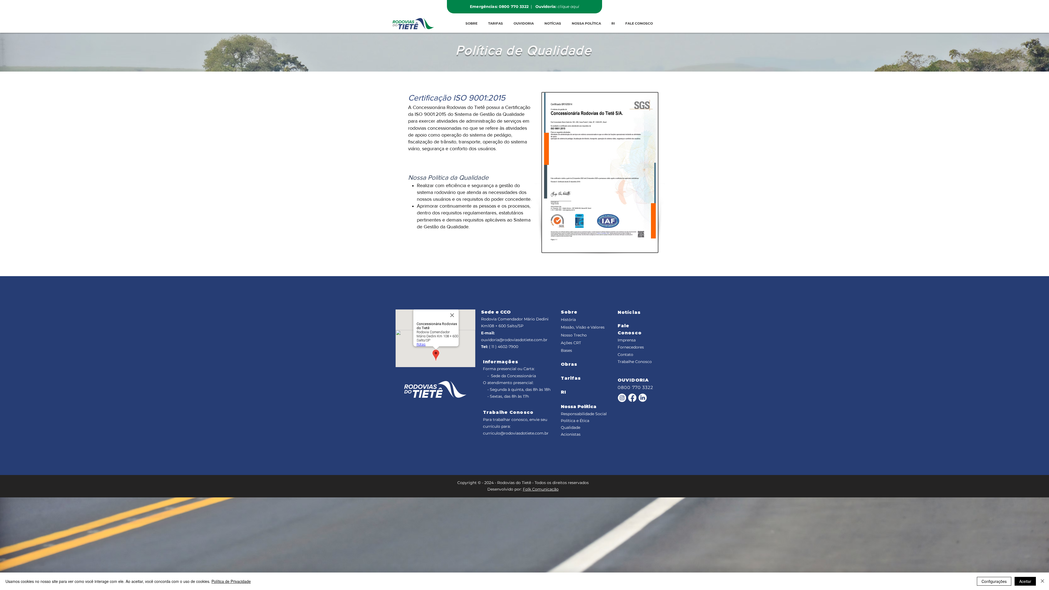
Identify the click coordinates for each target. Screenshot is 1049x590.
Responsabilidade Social (584, 413)
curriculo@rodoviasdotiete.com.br (516, 433)
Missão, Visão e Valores (583, 327)
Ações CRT (571, 342)
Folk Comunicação (541, 489)
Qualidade (570, 427)
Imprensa (627, 340)
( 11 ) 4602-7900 (503, 346)
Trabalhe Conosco (635, 361)
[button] (495, 23)
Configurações (994, 581)
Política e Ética (575, 420)
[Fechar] (1042, 581)
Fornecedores (631, 347)
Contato (625, 354)
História (568, 319)
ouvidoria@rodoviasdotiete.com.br (514, 339)
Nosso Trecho (574, 335)
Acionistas (571, 434)
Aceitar (1025, 581)
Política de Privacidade (231, 581)
